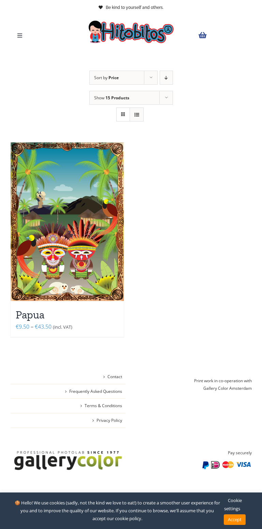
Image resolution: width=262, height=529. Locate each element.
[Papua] (67, 221)
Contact (114, 377)
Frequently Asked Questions (95, 391)
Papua (30, 314)
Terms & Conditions (103, 406)
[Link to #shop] (223, 35)
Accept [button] (235, 519)
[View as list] (136, 114)
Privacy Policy (109, 420)
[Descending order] (166, 78)
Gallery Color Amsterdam (227, 388)
